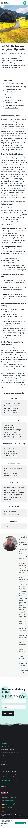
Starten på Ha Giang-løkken (14, 84)
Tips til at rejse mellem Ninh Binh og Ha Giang (14, 101)
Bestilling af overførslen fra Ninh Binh (14, 96)
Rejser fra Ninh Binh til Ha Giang (15, 87)
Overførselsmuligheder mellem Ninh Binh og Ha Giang (15, 91)
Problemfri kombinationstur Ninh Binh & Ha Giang (14, 107)
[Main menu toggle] (25, 3)
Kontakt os (13, 380)
